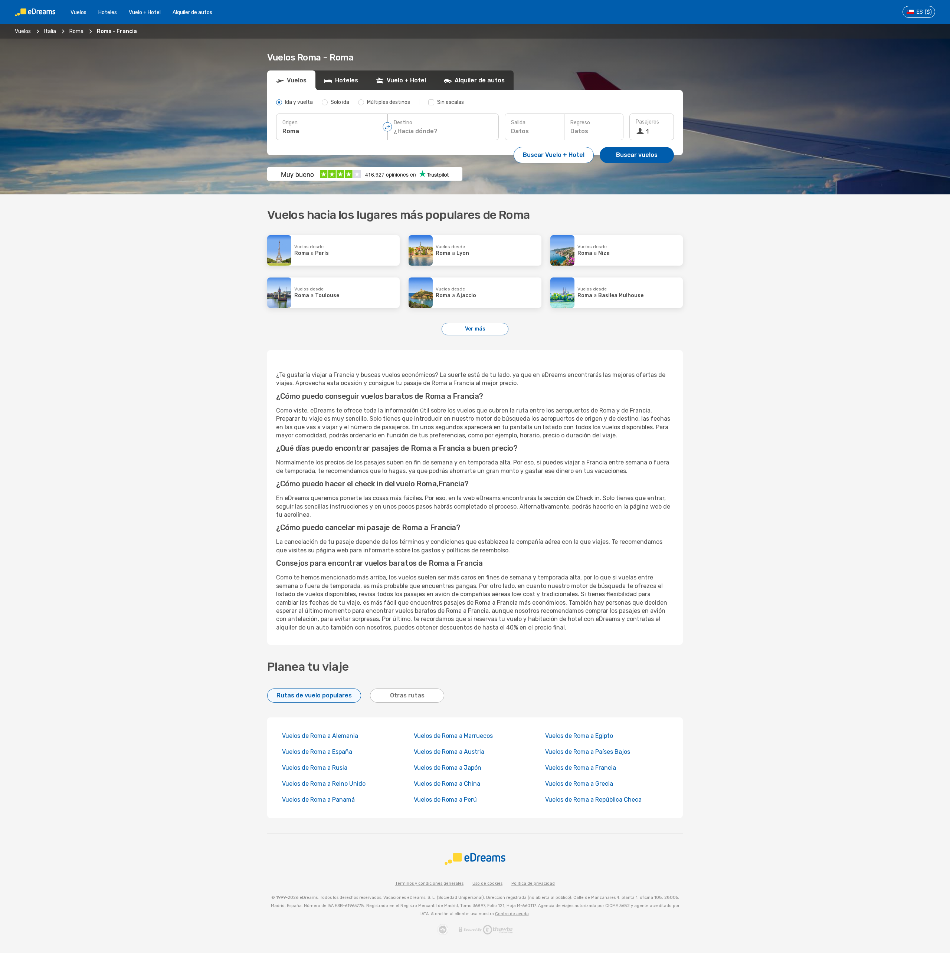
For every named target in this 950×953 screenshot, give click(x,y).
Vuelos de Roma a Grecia (579, 783)
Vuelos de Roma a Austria (449, 751)
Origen (290, 122)
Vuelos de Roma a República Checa (593, 799)
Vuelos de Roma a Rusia (314, 767)
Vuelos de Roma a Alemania (320, 735)
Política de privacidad (533, 883)
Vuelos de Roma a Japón (447, 767)
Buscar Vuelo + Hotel (553, 154)
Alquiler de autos (192, 12)
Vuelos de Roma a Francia (580, 767)
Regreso (580, 122)
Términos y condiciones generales (429, 883)
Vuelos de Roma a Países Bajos (587, 751)
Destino (403, 122)
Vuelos (78, 12)
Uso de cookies (487, 883)
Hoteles (107, 12)
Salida (518, 122)
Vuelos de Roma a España (317, 751)
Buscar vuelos (637, 154)
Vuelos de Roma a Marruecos (453, 735)
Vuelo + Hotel (145, 12)
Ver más (475, 329)
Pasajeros (647, 122)
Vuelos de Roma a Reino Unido (324, 783)
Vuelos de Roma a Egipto (579, 735)
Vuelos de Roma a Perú (445, 799)
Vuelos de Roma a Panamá (318, 799)
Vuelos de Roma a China (447, 783)
